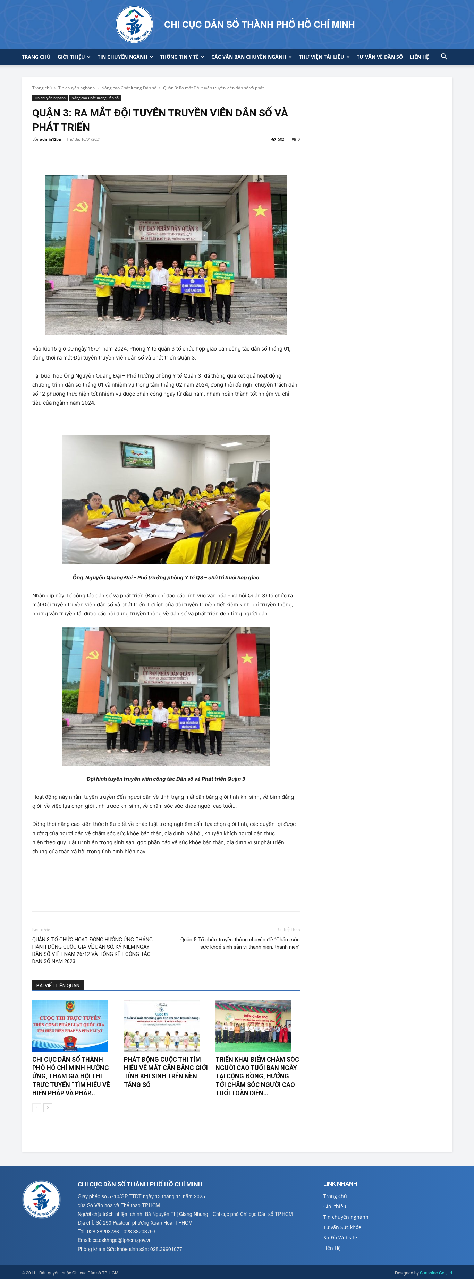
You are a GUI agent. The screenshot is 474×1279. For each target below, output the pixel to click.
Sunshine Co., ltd (436, 1273)
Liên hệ (419, 56)
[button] (443, 57)
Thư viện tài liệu (321, 56)
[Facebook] (39, 155)
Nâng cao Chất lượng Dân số (128, 88)
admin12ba (50, 139)
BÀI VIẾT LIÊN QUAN (57, 985)
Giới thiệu (71, 56)
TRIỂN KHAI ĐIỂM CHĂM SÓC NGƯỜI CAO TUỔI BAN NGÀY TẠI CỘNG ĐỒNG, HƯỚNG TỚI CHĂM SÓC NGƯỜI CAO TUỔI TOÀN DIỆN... (257, 1076)
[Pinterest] (71, 155)
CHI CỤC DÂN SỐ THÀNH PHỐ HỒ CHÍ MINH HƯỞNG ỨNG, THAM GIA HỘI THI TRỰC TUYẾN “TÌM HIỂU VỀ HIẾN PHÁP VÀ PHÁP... (71, 1076)
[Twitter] (55, 155)
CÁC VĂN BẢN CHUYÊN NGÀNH (248, 56)
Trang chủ (36, 56)
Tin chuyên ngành (122, 56)
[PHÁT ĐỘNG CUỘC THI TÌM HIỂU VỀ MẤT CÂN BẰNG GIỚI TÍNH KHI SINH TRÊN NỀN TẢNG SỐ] (166, 1026)
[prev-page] (36, 1107)
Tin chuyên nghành (76, 88)
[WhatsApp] (87, 155)
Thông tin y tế (179, 56)
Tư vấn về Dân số (380, 56)
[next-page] (47, 1107)
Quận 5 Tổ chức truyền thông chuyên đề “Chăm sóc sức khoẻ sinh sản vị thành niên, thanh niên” (239, 943)
